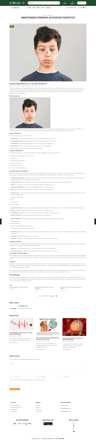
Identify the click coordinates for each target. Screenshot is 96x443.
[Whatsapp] (85, 7)
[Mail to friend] (49, 296)
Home (30, 7)
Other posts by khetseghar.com (25, 308)
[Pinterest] (47, 296)
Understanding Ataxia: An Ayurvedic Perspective (19, 287)
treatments (24, 279)
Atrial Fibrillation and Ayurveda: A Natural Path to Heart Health (21, 333)
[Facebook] (78, 7)
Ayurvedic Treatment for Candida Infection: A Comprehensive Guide (47, 338)
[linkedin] (51, 296)
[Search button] (58, 3)
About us (38, 7)
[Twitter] (40, 296)
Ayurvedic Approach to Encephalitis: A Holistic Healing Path (72, 338)
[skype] (56, 296)
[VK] (44, 296)
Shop (34, 7)
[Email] (74, 429)
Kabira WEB (61, 438)
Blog (43, 7)
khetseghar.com (28, 86)
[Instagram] (81, 7)
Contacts (48, 7)
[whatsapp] (54, 296)
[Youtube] (83, 7)
